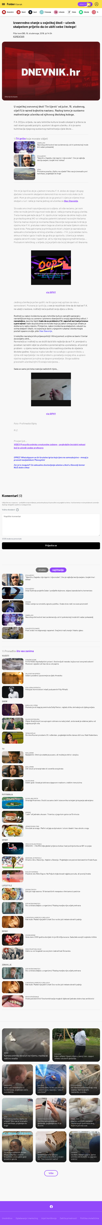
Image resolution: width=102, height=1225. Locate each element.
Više (51, 1173)
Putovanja (48, 12)
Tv (97, 12)
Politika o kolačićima (89, 1218)
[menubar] (97, 4)
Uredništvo (7, 1218)
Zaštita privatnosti (68, 1218)
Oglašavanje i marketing (27, 1218)
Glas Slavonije (71, 201)
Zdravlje (86, 12)
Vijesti (24, 12)
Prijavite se (51, 545)
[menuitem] (97, 4)
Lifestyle (61, 12)
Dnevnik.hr (10, 12)
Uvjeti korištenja (48, 1218)
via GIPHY (51, 292)
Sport (35, 12)
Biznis (74, 12)
